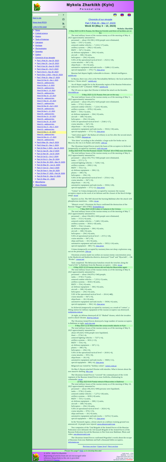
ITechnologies (41, 49)
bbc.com (89, 371)
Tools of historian (42, 39)
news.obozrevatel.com (106, 424)
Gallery (38, 55)
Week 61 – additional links (45, 124)
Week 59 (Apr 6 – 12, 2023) (46, 111)
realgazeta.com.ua (75, 312)
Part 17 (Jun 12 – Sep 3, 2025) (48, 168)
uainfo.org (72, 75)
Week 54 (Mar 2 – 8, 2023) (46, 85)
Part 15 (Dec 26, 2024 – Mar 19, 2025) (51, 162)
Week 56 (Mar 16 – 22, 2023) (46, 96)
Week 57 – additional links (45, 103)
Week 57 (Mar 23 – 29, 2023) (46, 101)
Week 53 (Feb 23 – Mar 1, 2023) (47, 80)
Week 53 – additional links (45, 83)
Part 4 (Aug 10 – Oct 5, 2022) (47, 69)
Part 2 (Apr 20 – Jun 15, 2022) (48, 63)
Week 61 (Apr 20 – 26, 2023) (46, 121)
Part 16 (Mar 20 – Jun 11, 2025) (48, 165)
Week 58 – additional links (45, 109)
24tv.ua (104, 143)
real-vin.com (102, 148)
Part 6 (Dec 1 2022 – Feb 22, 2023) (50, 75)
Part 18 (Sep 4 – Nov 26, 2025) (48, 171)
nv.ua (96, 201)
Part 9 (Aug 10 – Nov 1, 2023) (48, 145)
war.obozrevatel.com (82, 434)
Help (81, 451)
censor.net (80, 259)
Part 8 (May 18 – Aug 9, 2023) (48, 142)
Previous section (89, 446)
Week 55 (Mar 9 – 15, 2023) (46, 90)
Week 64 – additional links (45, 140)
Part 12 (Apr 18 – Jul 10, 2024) (48, 154)
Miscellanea (40, 182)
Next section (113, 446)
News (37, 30)
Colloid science (41, 33)
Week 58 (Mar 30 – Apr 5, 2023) (47, 106)
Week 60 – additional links (45, 119)
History (38, 36)
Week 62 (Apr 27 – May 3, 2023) (47, 127)
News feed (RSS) (40, 22)
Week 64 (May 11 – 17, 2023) (46, 137)
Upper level (102, 446)
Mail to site (37, 18)
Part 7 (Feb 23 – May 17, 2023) (48, 77)
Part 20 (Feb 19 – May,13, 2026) (49, 176)
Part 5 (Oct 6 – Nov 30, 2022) (48, 72)
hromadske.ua (98, 207)
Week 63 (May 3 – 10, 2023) (46, 132)
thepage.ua (86, 137)
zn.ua (76, 195)
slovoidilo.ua (73, 92)
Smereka (39, 52)
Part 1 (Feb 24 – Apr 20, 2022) (48, 61)
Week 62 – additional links (45, 129)
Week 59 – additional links (45, 114)
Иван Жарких (41, 185)
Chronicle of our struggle (45, 58)
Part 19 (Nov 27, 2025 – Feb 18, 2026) (51, 173)
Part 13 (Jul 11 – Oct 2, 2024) (47, 156)
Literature (39, 42)
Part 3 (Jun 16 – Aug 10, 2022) (48, 66)
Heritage (38, 45)
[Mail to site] (63, 19)
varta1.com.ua (111, 366)
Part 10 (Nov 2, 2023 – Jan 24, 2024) (50, 148)
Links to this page (40, 27)
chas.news (101, 70)
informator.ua (73, 442)
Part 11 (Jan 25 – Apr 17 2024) (48, 151)
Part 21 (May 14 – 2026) (46, 179)
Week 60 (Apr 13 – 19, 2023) (46, 116)
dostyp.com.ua (93, 318)
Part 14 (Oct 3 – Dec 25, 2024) (48, 159)
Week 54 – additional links (45, 88)
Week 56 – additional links (45, 98)
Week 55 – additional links (45, 93)
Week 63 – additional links (45, 134)
